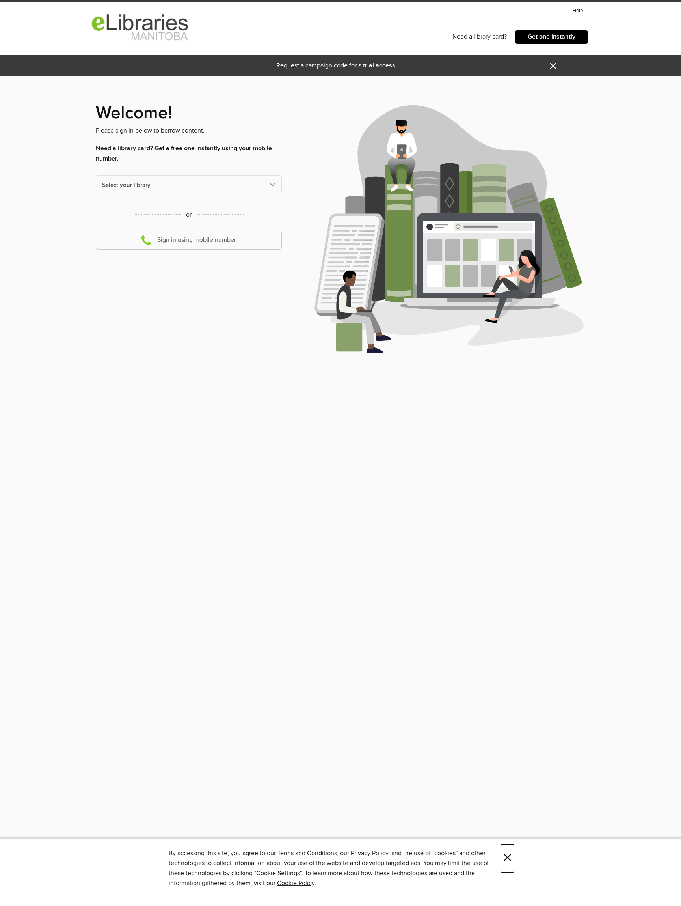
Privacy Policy (369, 853)
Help (578, 11)
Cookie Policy (295, 883)
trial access (379, 66)
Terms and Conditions (307, 853)
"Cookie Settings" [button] (277, 873)
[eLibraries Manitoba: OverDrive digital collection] (140, 27)
